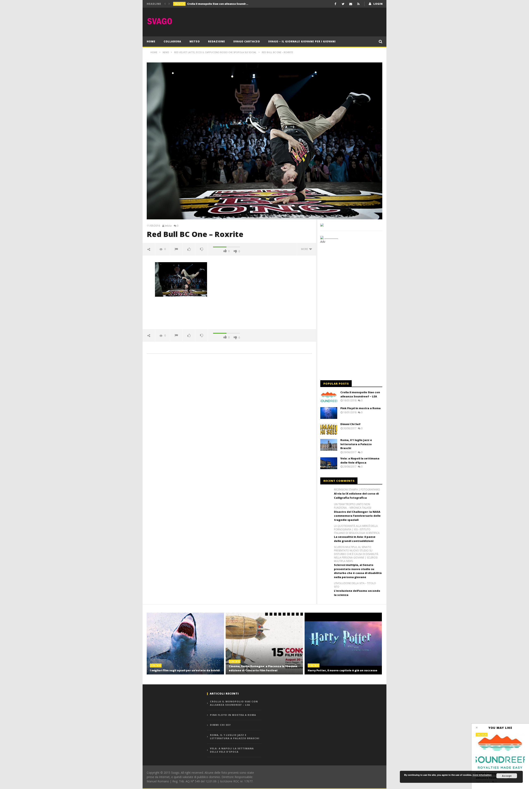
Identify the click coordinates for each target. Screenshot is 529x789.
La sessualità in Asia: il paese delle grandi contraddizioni (354, 539)
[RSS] (358, 4)
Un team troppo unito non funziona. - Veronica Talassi (352, 506)
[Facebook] (335, 4)
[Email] (351, 4)
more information (482, 774)
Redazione (216, 41)
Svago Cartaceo (246, 41)
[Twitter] (343, 4)
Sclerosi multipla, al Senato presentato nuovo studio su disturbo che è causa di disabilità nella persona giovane (358, 571)
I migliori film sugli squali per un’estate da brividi (185, 670)
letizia (168, 225)
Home (151, 41)
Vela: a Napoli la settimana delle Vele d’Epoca (359, 460)
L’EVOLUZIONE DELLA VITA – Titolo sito (355, 585)
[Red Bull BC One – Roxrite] (181, 279)
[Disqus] (229, 416)
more (305, 249)
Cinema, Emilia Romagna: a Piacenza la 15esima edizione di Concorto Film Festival (263, 668)
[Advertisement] (307, 21)
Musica (179, 4)
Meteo (194, 41)
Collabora (172, 41)
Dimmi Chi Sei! (350, 424)
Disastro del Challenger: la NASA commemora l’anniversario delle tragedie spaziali (357, 516)
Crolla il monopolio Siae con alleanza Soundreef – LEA (360, 394)
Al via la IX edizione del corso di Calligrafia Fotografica (356, 496)
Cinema (156, 665)
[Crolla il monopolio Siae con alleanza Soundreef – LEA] (500, 751)
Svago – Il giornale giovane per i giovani (302, 41)
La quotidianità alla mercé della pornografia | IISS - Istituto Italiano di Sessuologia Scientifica (357, 529)
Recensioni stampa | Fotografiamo (357, 489)
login (378, 4)
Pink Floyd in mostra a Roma (206, 4)
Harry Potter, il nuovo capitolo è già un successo (342, 670)
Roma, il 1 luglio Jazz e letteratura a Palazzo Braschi (356, 444)
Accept (507, 776)
